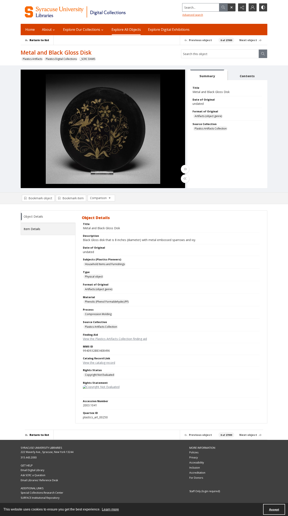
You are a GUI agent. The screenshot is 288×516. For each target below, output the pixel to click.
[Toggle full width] (185, 169)
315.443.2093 (29, 457)
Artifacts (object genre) (208, 116)
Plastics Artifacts (32, 59)
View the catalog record (99, 363)
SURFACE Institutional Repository (40, 498)
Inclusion (194, 467)
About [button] (47, 29)
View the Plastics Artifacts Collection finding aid (115, 339)
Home (30, 29)
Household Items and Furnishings (105, 264)
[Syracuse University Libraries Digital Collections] (87, 12)
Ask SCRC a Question (33, 475)
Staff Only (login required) (204, 491)
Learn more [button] (110, 509)
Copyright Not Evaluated (99, 375)
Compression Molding (98, 314)
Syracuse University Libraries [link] (41, 448)
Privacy (193, 457)
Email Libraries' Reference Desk (39, 480)
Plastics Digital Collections (61, 59)
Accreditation (197, 472)
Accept (274, 509)
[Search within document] (263, 54)
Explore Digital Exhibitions (169, 29)
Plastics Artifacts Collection (211, 128)
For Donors (196, 478)
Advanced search (192, 15)
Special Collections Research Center (42, 492)
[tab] (207, 75)
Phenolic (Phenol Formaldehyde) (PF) (106, 301)
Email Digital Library (32, 470)
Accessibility (196, 462)
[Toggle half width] (185, 178)
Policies (193, 452)
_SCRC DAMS (87, 59)
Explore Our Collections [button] (81, 29)
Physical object (94, 276)
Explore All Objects (126, 29)
